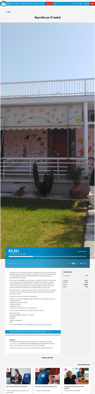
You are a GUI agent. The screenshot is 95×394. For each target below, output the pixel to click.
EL (82, 3)
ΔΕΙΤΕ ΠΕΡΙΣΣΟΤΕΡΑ (84, 365)
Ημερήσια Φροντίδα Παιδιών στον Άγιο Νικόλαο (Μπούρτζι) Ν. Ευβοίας (28, 331)
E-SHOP (55, 3)
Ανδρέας (9, 4)
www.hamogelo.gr (14, 343)
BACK (8, 12)
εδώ (51, 348)
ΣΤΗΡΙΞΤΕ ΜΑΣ (42, 3)
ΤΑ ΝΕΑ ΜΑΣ (35, 3)
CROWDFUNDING (49, 3)
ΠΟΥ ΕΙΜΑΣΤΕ (29, 3)
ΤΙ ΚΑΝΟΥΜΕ (22, 3)
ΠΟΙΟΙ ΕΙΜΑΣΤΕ (16, 3)
